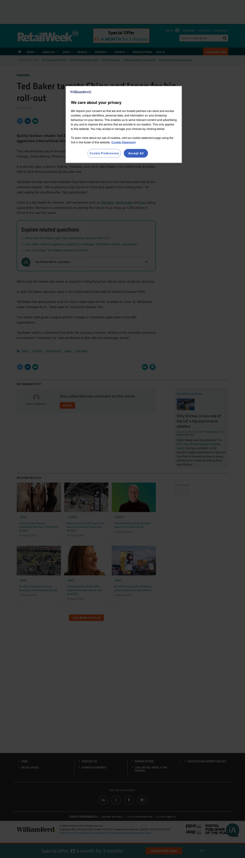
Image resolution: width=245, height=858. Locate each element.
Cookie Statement (123, 142)
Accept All (136, 153)
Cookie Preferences (104, 153)
